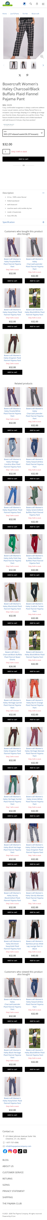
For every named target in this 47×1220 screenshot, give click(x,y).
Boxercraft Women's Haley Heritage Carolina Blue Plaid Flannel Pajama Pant (12, 463)
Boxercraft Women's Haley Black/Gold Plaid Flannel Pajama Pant (12, 606)
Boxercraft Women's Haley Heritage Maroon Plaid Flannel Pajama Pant (34, 752)
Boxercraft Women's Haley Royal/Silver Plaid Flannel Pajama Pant (12, 510)
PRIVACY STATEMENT (14, 1191)
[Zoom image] (42, 57)
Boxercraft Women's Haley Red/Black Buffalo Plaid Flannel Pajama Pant (34, 559)
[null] (20, 75)
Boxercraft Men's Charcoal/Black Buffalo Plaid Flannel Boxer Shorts (12, 656)
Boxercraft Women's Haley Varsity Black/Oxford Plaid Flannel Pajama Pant (12, 897)
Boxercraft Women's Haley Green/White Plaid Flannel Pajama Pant (34, 800)
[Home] (6, 3)
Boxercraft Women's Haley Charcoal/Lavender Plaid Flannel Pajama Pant (34, 264)
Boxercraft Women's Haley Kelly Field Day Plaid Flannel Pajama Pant (12, 559)
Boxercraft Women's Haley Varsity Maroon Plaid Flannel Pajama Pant (34, 897)
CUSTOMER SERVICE (13, 1172)
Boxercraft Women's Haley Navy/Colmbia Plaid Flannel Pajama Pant (34, 463)
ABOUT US (8, 1166)
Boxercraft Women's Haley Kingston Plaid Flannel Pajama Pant (12, 358)
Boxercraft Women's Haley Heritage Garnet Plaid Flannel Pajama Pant (12, 704)
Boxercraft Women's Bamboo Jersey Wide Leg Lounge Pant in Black (34, 945)
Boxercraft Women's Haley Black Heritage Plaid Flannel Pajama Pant (12, 848)
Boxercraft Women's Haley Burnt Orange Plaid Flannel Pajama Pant (34, 704)
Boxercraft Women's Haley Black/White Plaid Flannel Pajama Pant (34, 312)
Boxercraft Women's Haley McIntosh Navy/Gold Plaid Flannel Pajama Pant (12, 945)
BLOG (6, 1160)
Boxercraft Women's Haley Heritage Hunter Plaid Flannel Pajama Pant (12, 800)
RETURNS (7, 1178)
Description (8, 193)
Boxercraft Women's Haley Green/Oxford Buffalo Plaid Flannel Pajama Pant (34, 511)
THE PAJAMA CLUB (12, 1203)
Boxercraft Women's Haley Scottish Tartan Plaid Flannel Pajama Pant (34, 607)
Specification (9, 222)
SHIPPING (8, 1197)
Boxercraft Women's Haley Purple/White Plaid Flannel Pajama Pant (12, 263)
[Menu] (43, 3)
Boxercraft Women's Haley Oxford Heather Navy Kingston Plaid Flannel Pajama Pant (35, 848)
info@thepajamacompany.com (18, 1146)
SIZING (6, 1185)
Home (5, 14)
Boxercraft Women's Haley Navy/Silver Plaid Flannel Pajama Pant (12, 312)
